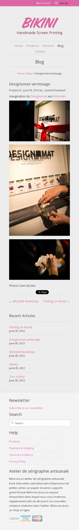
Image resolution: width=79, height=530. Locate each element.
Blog (60, 46)
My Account (43, 3)
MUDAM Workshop (25, 301)
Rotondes (59, 96)
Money (13, 364)
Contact (40, 51)
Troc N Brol (17, 377)
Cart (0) (63, 3)
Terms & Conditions (21, 455)
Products (32, 46)
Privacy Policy (17, 461)
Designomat (39, 96)
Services (48, 46)
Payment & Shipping (21, 448)
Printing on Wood (54, 301)
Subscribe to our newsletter (26, 408)
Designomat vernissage (24, 339)
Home (18, 46)
